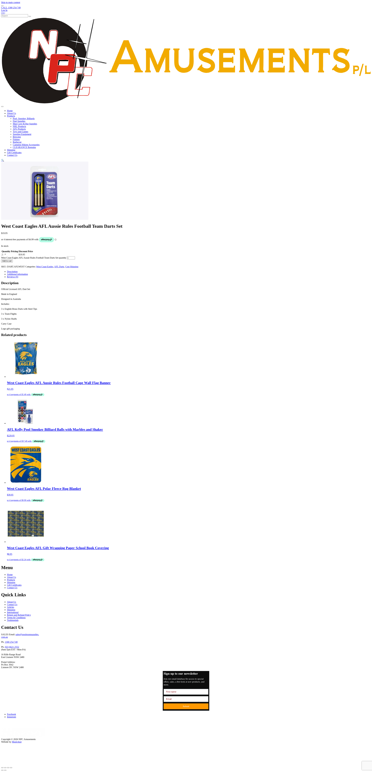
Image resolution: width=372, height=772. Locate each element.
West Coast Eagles (44, 266)
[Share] (8, 767)
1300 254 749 (11, 642)
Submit (186, 706)
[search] (2, 5)
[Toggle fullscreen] (5, 767)
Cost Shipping (71, 266)
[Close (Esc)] (11, 767)
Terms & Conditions (16, 617)
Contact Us (12, 155)
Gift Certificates (14, 152)
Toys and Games (20, 131)
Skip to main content (10, 2)
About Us (11, 113)
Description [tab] (12, 271)
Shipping (11, 150)
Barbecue (17, 142)
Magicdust (17, 742)
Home (10, 110)
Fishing (16, 139)
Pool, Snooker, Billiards (24, 118)
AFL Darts (59, 266)
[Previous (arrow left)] (2, 770)
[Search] (30, 16)
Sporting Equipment (22, 134)
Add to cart (7, 261)
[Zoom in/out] (2, 767)
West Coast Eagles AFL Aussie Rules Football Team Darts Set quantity (33, 258)
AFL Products (19, 129)
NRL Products (19, 126)
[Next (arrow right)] (5, 770)
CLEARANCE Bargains (24, 147)
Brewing (17, 137)
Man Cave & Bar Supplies (25, 124)
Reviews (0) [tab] (12, 277)
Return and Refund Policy (19, 615)
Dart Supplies (19, 121)
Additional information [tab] (17, 274)
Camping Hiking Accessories (26, 144)
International (12, 612)
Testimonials (12, 620)
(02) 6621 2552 (12, 647)
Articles (10, 607)
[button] (2, 160)
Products (11, 116)
